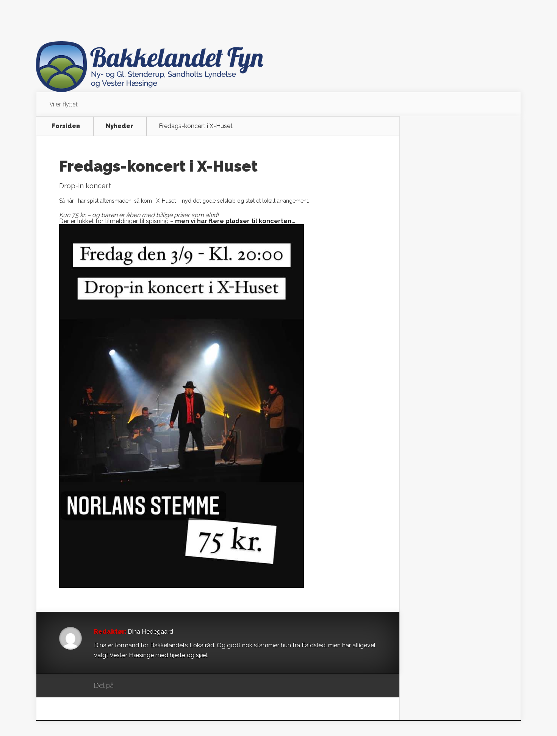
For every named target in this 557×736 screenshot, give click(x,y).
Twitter (156, 686)
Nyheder (119, 126)
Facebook (141, 686)
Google (127, 686)
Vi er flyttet (64, 104)
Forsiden (66, 126)
